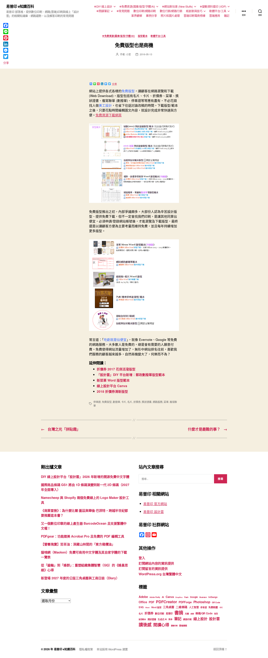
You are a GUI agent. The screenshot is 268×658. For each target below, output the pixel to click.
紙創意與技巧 (194, 11)
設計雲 (214, 618)
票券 (170, 619)
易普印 (169, 613)
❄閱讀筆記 (102, 11)
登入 (142, 557)
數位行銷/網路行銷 (171, 11)
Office (143, 602)
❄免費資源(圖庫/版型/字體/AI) (137, 6)
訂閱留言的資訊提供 (153, 568)
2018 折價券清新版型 (112, 391)
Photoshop (201, 601)
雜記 (226, 15)
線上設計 (200, 618)
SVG (141, 607)
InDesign (213, 597)
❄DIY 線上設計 (103, 6)
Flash (186, 597)
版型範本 (142, 36)
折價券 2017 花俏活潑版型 (116, 369)
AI (163, 597)
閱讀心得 (161, 625)
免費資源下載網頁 (109, 115)
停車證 (97, 402)
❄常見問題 (123, 11)
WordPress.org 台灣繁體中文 (160, 574)
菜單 (166, 402)
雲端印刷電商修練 (194, 15)
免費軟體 (213, 607)
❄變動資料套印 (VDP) (213, 6)
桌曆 (192, 614)
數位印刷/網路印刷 (144, 11)
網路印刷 (187, 619)
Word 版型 (156, 607)
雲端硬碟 (183, 625)
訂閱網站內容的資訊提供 (156, 563)
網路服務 (158, 402)
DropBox (178, 597)
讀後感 (145, 624)
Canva (170, 597)
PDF (151, 602)
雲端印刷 (174, 625)
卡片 (123, 402)
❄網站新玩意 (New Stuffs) (177, 6)
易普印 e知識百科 (20, 6)
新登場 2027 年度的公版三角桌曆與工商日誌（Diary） (80, 578)
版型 (216, 613)
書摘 (178, 612)
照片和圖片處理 (170, 15)
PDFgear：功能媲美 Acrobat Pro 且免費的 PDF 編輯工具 (82, 536)
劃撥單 (116, 402)
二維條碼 (181, 607)
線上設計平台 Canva (112, 385)
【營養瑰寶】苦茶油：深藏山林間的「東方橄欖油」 (78, 544)
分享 (114, 84)
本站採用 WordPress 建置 (112, 649)
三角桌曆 (168, 607)
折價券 (137, 402)
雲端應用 (214, 15)
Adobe (143, 597)
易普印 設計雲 (153, 511)
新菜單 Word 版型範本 (113, 380)
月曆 (187, 613)
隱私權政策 (86, 649)
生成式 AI (162, 619)
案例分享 (151, 15)
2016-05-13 (146, 54)
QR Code (216, 602)
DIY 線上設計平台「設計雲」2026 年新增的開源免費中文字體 (85, 476)
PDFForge (185, 602)
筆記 (177, 618)
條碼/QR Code (203, 613)
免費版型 (107, 402)
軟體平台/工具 (217, 11)
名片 (129, 402)
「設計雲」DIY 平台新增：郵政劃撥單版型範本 (131, 374)
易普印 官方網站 (155, 503)
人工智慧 (194, 607)
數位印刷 (159, 613)
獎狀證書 (147, 402)
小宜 (128, 54)
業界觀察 (136, 15)
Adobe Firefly (155, 597)
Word (147, 607)
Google (194, 597)
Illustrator (203, 597)
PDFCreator (166, 601)
